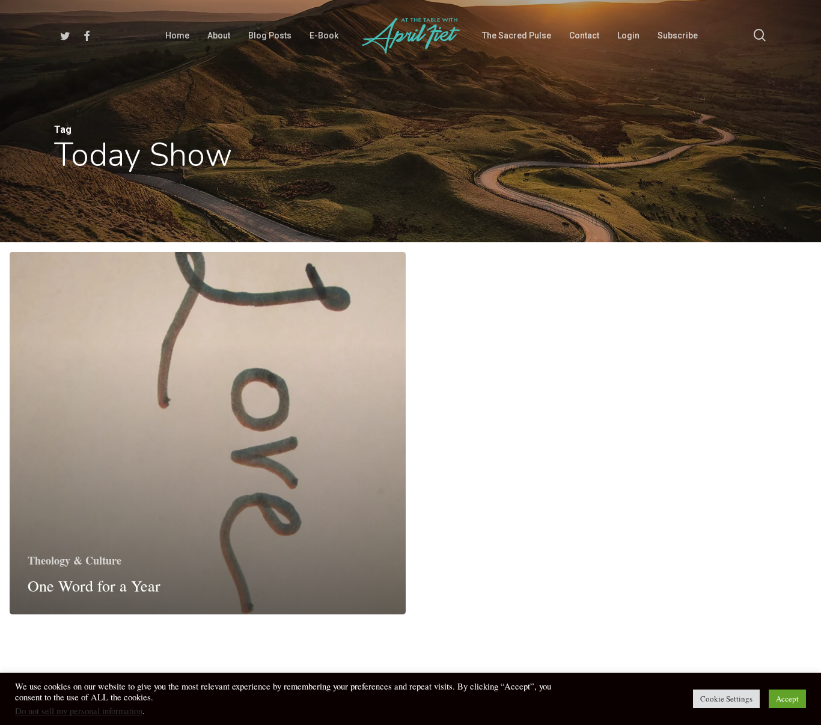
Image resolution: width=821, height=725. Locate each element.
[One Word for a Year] (208, 433)
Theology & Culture (74, 560)
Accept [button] (787, 698)
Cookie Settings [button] (726, 698)
